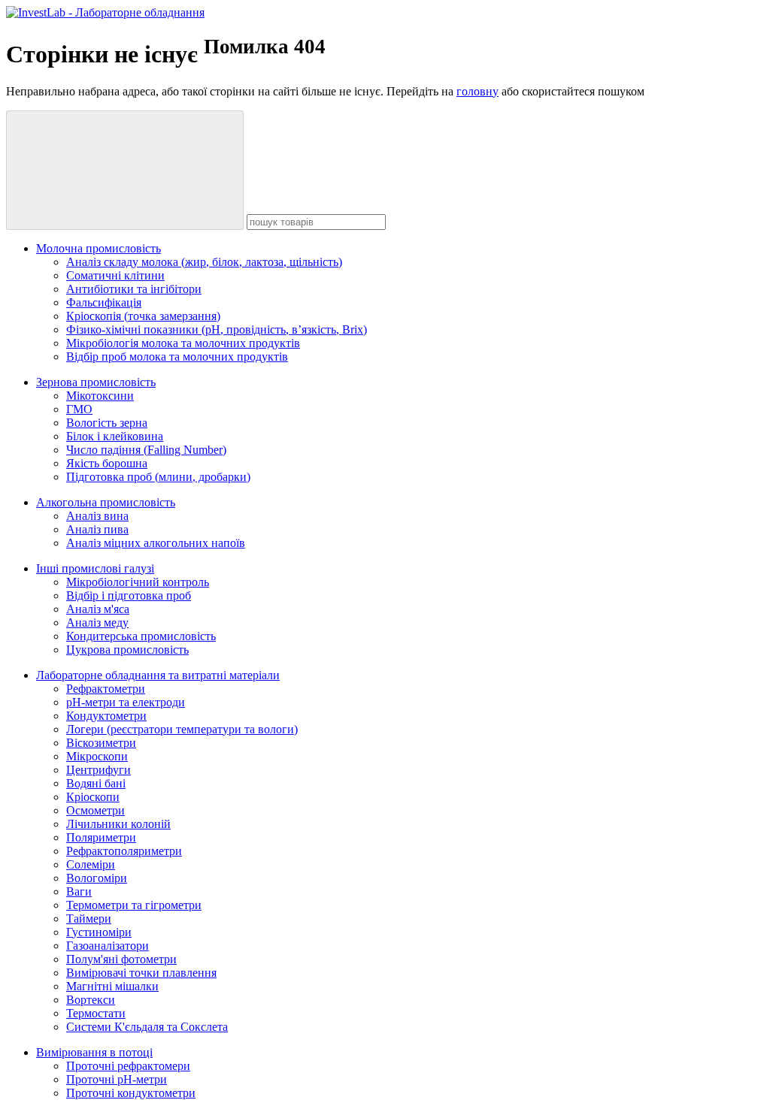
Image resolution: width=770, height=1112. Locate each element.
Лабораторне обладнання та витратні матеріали (158, 675)
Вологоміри (96, 878)
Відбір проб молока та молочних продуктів (177, 356)
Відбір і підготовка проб (128, 595)
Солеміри (90, 864)
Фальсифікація (103, 302)
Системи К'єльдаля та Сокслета (147, 1026)
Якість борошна (106, 463)
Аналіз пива (97, 529)
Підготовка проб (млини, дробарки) (158, 476)
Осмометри (95, 810)
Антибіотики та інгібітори (134, 289)
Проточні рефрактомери (128, 1065)
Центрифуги (98, 769)
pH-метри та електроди (125, 702)
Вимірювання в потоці (94, 1052)
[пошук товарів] (125, 170)
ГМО (79, 409)
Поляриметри (101, 837)
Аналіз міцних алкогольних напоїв (155, 542)
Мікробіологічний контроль (137, 582)
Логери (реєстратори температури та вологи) (182, 729)
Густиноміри (99, 932)
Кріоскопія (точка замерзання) (143, 316)
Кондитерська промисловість (141, 636)
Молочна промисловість (98, 248)
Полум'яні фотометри (121, 959)
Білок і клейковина (114, 436)
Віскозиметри (101, 742)
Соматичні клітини (115, 275)
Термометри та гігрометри (134, 905)
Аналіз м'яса (97, 609)
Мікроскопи (97, 756)
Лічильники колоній (118, 823)
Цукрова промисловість (127, 649)
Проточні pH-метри (116, 1079)
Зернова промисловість (96, 382)
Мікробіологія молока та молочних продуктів (183, 343)
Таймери (88, 918)
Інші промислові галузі (95, 568)
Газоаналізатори (107, 945)
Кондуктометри (106, 715)
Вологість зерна (106, 422)
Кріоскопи (93, 796)
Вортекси (90, 999)
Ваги (79, 891)
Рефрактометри (105, 688)
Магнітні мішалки (112, 986)
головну (477, 91)
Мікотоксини (100, 395)
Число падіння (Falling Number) (146, 449)
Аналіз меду (97, 622)
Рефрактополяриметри (124, 851)
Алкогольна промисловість (105, 502)
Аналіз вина (97, 515)
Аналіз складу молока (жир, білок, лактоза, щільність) (204, 261)
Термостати (96, 1013)
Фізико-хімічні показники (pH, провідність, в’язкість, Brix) (216, 329)
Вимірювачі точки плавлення (141, 972)
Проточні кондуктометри (131, 1092)
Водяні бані (96, 783)
